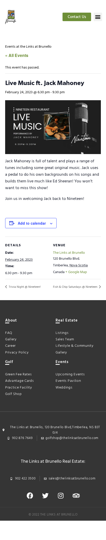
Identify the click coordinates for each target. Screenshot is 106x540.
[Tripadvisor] (76, 495)
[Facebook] (29, 495)
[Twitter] (45, 495)
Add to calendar (32, 223)
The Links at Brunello (69, 253)
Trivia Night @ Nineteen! (24, 287)
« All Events (16, 55)
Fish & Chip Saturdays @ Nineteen (75, 287)
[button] (98, 17)
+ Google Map (76, 272)
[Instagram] (60, 495)
